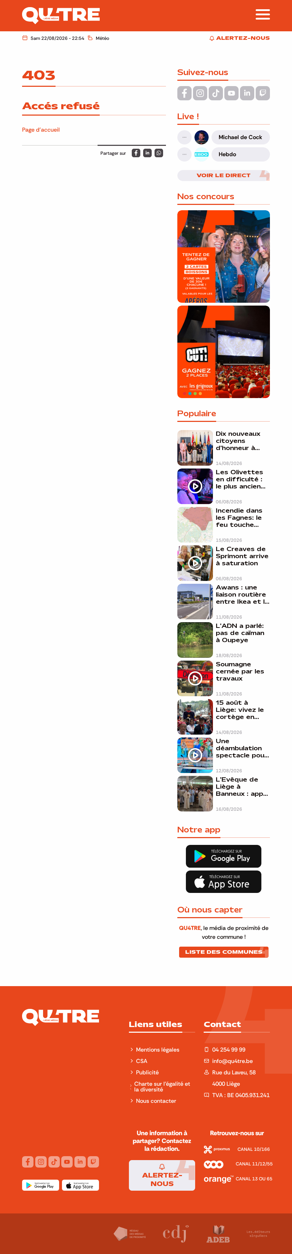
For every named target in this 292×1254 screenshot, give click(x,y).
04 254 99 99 (228, 1049)
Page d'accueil (41, 129)
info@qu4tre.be (232, 1060)
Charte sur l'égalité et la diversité (162, 1086)
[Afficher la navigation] (263, 14)
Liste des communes (223, 952)
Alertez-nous (162, 1179)
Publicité (147, 1072)
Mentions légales (158, 1049)
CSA (141, 1060)
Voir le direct (224, 175)
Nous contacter (156, 1100)
